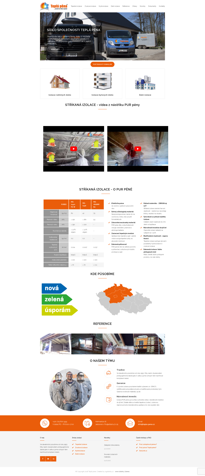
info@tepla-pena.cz (146, 424)
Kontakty (162, 6)
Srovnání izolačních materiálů (110, 456)
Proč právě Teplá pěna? (147, 447)
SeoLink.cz (143, 451)
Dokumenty (152, 6)
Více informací (55, 347)
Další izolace (115, 6)
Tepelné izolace (76, 6)
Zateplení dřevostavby (112, 445)
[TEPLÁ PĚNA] (54, 6)
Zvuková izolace (90, 6)
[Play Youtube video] (73, 149)
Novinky (142, 6)
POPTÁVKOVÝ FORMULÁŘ (102, 64)
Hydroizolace (103, 6)
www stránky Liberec (122, 471)
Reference (126, 6)
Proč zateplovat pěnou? (148, 444)
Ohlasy (134, 6)
